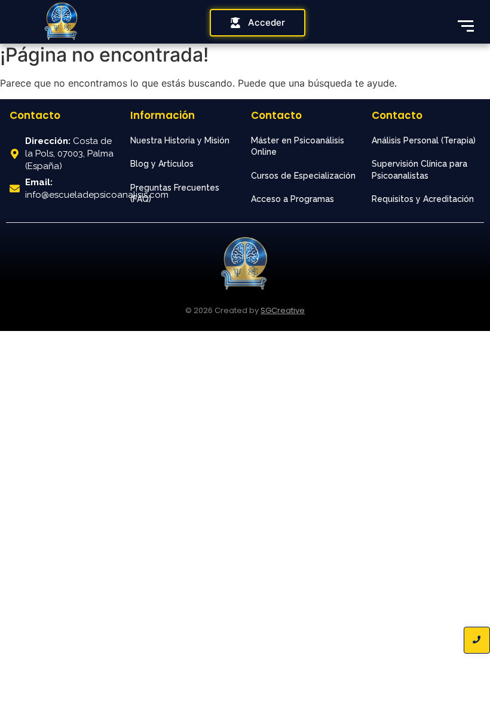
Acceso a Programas (292, 199)
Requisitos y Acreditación (423, 199)
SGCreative (283, 310)
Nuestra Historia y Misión (179, 140)
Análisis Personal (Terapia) (424, 140)
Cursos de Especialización (303, 175)
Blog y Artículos (162, 163)
